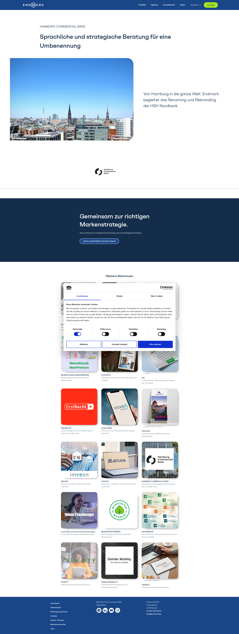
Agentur (154, 5)
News (182, 5)
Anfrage (211, 5)
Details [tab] (120, 296)
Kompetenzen (169, 5)
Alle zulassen (155, 344)
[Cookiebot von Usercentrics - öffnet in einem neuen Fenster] (162, 288)
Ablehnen (84, 344)
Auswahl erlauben (119, 344)
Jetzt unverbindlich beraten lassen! (99, 241)
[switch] (105, 334)
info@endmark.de (153, 614)
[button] (195, 5)
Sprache (194, 5)
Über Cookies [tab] (157, 296)
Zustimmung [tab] (82, 296)
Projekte (142, 5)
